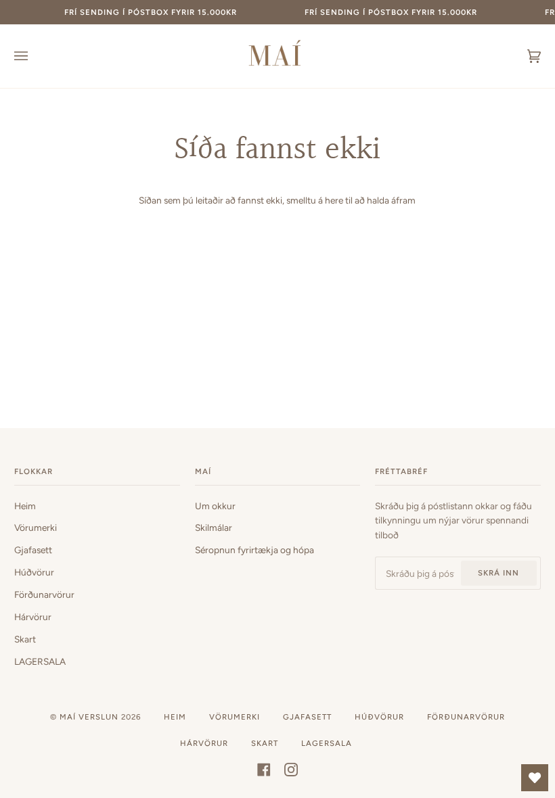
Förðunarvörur (44, 594)
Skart (25, 639)
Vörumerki (35, 527)
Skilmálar (213, 527)
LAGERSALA (40, 661)
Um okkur (215, 505)
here (334, 200)
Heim (25, 505)
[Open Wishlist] (534, 777)
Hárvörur (32, 616)
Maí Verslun (90, 717)
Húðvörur (34, 572)
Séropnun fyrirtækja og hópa (254, 549)
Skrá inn (498, 573)
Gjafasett (33, 549)
